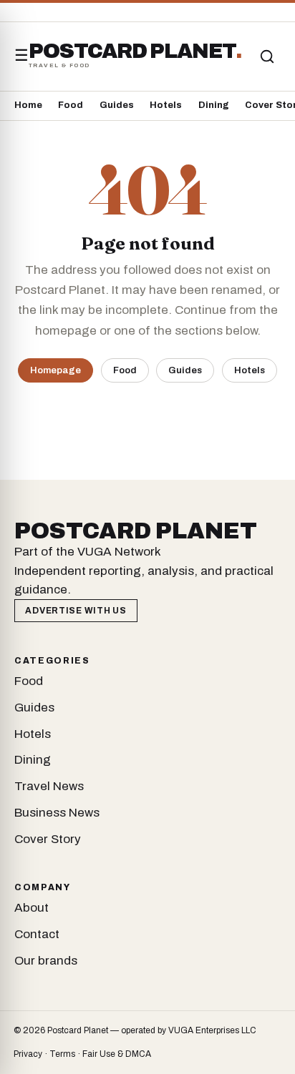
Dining (213, 105)
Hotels (166, 105)
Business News (57, 812)
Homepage (55, 370)
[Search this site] (267, 56)
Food (70, 105)
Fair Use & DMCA (116, 1054)
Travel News (49, 786)
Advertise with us (75, 611)
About (31, 908)
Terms (62, 1054)
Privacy (28, 1054)
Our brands (45, 960)
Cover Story (47, 839)
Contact (36, 934)
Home (28, 105)
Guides (117, 105)
